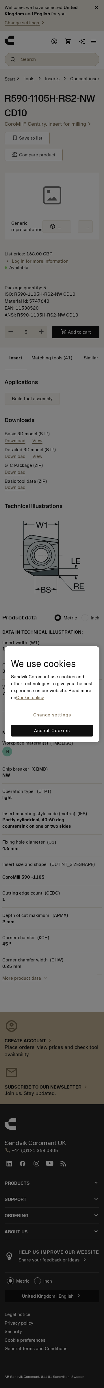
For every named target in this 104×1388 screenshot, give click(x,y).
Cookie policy (30, 698)
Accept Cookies (52, 731)
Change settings (52, 715)
